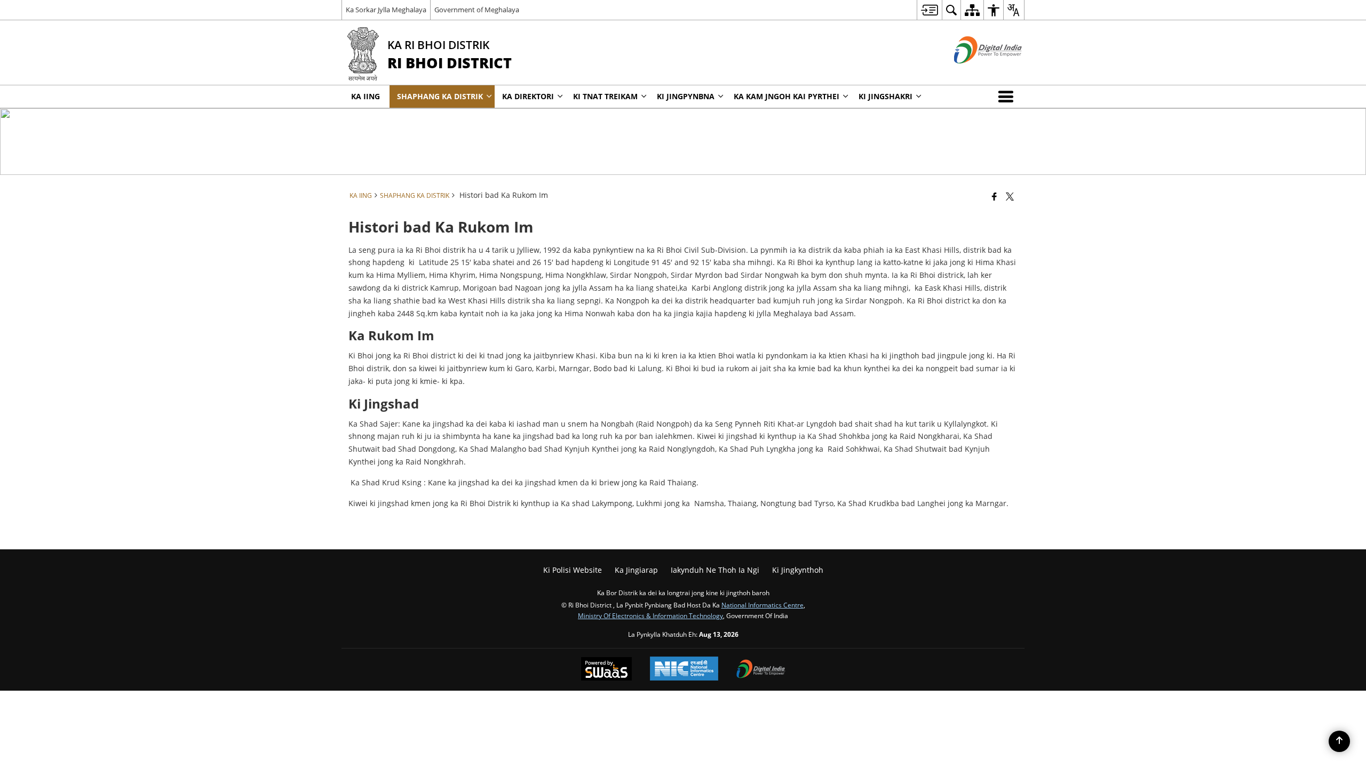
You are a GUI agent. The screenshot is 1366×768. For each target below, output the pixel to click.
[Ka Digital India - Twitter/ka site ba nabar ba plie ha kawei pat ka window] (974, 72)
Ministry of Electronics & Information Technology (650, 615)
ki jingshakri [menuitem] (885, 96)
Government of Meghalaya (476, 9)
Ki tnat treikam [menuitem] (605, 96)
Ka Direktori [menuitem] (528, 96)
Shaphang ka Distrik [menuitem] (440, 96)
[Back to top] (1339, 741)
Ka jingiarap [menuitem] (636, 570)
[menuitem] (929, 10)
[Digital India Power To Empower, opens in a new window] (760, 670)
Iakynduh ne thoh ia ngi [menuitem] (715, 570)
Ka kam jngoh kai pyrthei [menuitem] (786, 96)
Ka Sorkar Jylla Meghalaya (386, 9)
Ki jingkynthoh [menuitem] (797, 570)
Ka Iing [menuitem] (365, 96)
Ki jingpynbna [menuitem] (685, 96)
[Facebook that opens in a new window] (994, 196)
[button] (1007, 96)
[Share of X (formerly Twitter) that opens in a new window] (1009, 196)
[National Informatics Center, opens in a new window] (684, 670)
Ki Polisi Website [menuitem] (572, 570)
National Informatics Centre (762, 605)
